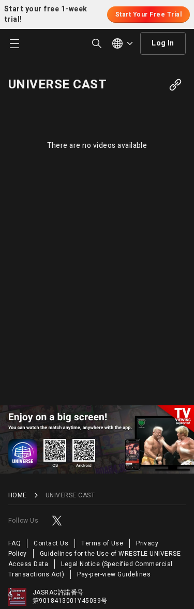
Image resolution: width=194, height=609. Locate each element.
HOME (17, 495)
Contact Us (51, 543)
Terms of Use (102, 543)
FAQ (14, 543)
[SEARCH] (96, 43)
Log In (163, 43)
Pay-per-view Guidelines (114, 574)
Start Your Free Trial (148, 14)
